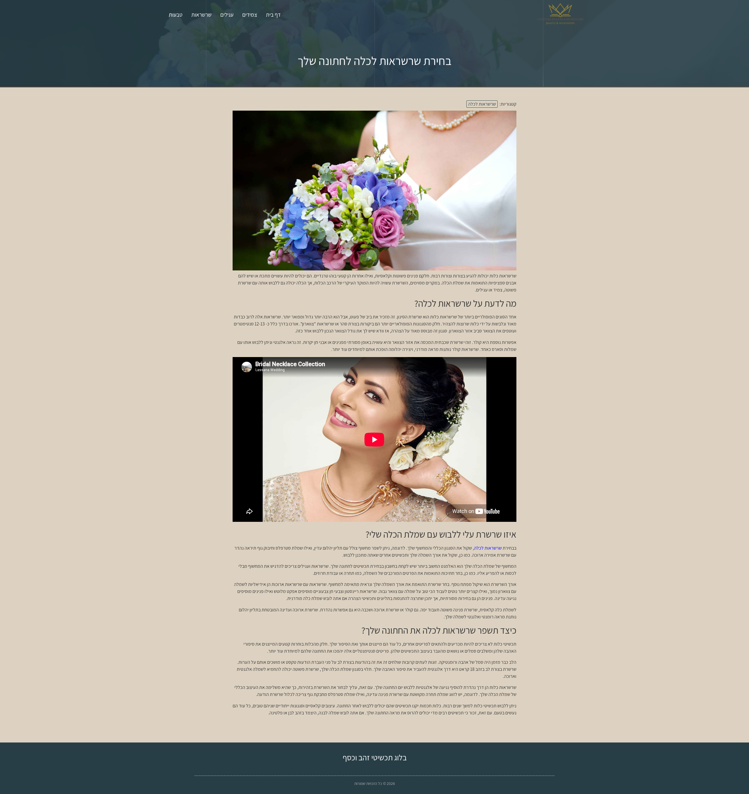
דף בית (273, 14)
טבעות (176, 14)
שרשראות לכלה (482, 104)
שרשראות (201, 14)
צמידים (249, 14)
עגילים (226, 14)
